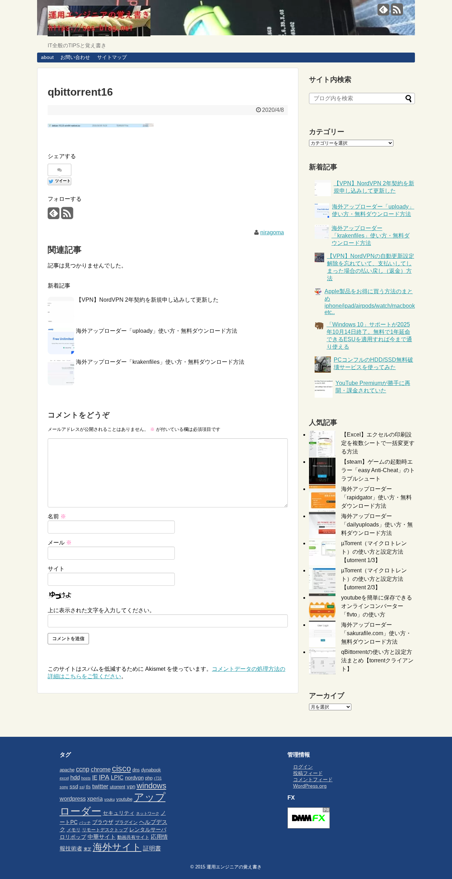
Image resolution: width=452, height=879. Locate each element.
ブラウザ (102, 822)
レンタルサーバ (147, 829)
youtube (124, 799)
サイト (56, 569)
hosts (86, 778)
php (149, 778)
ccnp (82, 769)
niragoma (272, 232)
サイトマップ (112, 57)
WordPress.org (310, 786)
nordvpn (134, 778)
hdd (75, 777)
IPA (104, 777)
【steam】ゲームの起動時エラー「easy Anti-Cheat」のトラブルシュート (378, 470)
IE (94, 777)
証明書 (152, 848)
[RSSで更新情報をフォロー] (397, 12)
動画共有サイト (133, 837)
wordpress (73, 798)
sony (64, 787)
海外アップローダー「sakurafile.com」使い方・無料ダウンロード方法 (376, 633)
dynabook (151, 769)
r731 (158, 778)
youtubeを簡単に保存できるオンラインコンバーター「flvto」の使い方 (376, 606)
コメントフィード (313, 779)
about (47, 57)
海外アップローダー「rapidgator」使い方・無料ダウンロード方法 (376, 497)
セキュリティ (119, 813)
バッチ (85, 822)
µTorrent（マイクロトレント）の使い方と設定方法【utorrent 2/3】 (374, 578)
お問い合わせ (75, 57)
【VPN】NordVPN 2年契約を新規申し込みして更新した (147, 300)
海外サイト (117, 847)
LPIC (117, 777)
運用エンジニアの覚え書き (234, 866)
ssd (74, 786)
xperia (95, 798)
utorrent (117, 786)
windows (151, 785)
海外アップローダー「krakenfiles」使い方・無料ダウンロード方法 (160, 362)
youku (109, 799)
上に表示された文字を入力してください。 (101, 610)
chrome (101, 769)
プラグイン (126, 822)
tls (88, 786)
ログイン (303, 767)
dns (136, 769)
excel (64, 778)
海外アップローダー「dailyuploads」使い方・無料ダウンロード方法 (377, 524)
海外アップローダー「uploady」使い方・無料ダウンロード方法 (156, 331)
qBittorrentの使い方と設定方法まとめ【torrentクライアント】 (377, 660)
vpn (131, 786)
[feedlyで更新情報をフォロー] (383, 12)
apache (67, 769)
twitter (100, 786)
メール (60, 543)
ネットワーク (147, 813)
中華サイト (102, 836)
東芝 (87, 849)
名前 (57, 516)
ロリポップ (73, 837)
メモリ (74, 829)
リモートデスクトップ (105, 829)
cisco (121, 768)
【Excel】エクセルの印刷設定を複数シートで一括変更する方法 (378, 443)
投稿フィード (308, 773)
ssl (81, 787)
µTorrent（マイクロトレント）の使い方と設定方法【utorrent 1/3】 (374, 551)
